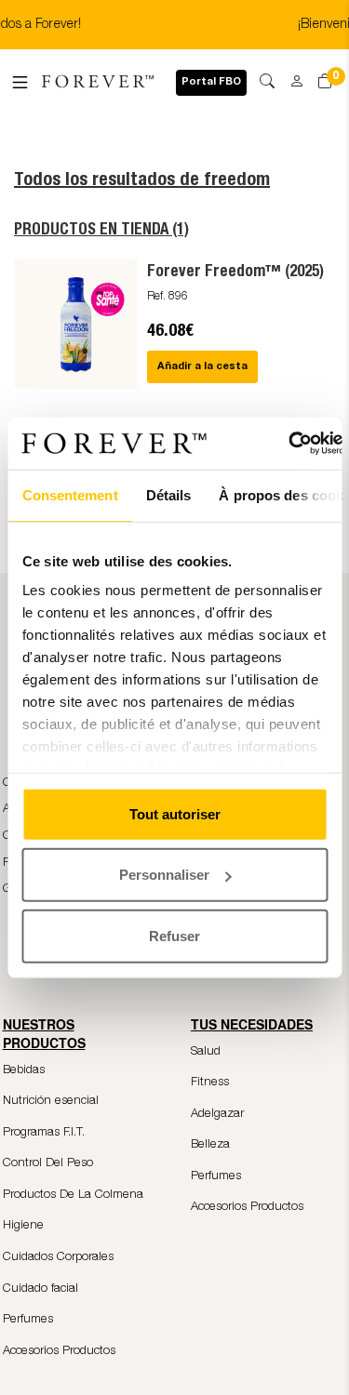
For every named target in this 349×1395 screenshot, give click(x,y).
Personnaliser (164, 875)
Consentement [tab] (69, 494)
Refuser (174, 935)
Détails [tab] (168, 494)
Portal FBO (211, 82)
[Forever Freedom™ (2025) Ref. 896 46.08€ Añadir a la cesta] (174, 383)
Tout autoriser (175, 813)
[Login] (290, 75)
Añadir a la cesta (202, 367)
